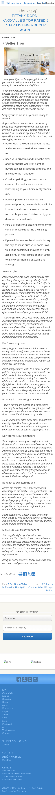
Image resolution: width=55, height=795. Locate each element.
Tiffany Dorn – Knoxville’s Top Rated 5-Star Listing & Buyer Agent (28, 2)
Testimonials (8, 730)
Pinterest (24, 679)
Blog (4, 717)
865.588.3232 (8, 770)
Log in (40, 3)
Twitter (30, 679)
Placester (21, 791)
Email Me (7, 760)
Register (49, 3)
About (5, 705)
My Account (8, 691)
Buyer (5, 711)
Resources (7, 708)
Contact (6, 733)
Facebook (18, 679)
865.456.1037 (11, 757)
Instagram (35, 679)
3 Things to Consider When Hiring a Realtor (40, 587)
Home (5, 702)
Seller (5, 714)
